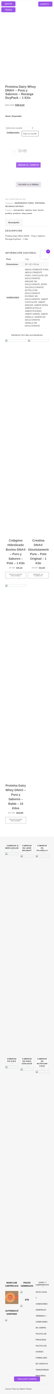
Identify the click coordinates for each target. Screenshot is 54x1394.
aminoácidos (19, 210)
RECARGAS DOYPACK (14, 206)
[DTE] (27, 1306)
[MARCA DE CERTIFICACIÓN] (11, 1297)
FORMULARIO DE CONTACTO (42, 1361)
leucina (41, 210)
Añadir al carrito (28, 165)
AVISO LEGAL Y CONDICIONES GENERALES (42, 1301)
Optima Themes (26, 1389)
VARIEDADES (13, 133)
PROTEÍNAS (40, 203)
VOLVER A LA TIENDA (28, 184)
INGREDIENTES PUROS (24, 203)
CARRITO (44, 4)
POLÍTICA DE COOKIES (41, 1349)
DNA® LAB (27, 1)
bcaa (35, 210)
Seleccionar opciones (15, 575)
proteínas (17, 213)
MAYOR (8, 4)
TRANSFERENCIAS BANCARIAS (42, 1373)
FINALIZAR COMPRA (27, 1379)
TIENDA (8, 10)
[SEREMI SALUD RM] (11, 1320)
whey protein (27, 213)
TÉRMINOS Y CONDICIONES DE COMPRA (42, 1322)
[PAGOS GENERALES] (27, 1292)
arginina (28, 210)
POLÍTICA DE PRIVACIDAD (41, 1337)
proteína (8, 213)
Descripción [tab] (13, 222)
